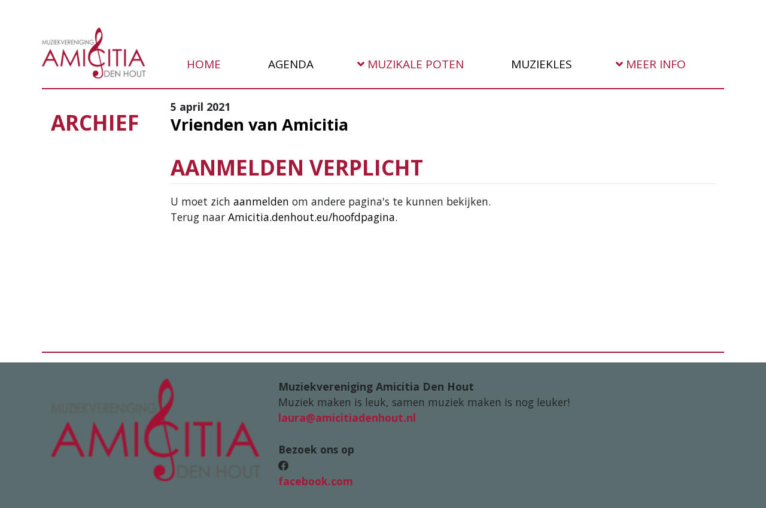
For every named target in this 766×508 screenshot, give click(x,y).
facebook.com (315, 481)
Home (202, 64)
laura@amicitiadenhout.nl (347, 417)
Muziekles (540, 64)
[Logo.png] (155, 428)
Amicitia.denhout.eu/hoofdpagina (311, 217)
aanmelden (261, 201)
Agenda (289, 64)
